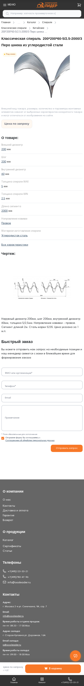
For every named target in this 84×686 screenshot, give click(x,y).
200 (3, 149)
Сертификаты (12, 546)
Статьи (7, 551)
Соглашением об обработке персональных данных (30, 440)
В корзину (55, 668)
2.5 (3, 198)
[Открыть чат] (75, 655)
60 (2, 174)
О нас (7, 500)
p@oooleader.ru (12, 645)
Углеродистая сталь (14, 235)
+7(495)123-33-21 (18, 571)
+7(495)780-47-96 (18, 577)
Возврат (8, 520)
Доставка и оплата (15, 510)
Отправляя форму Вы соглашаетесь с (30, 439)
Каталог (8, 540)
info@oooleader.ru (19, 582)
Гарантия (8, 515)
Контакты (9, 506)
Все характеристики (14, 245)
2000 (4, 211)
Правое (6, 223)
